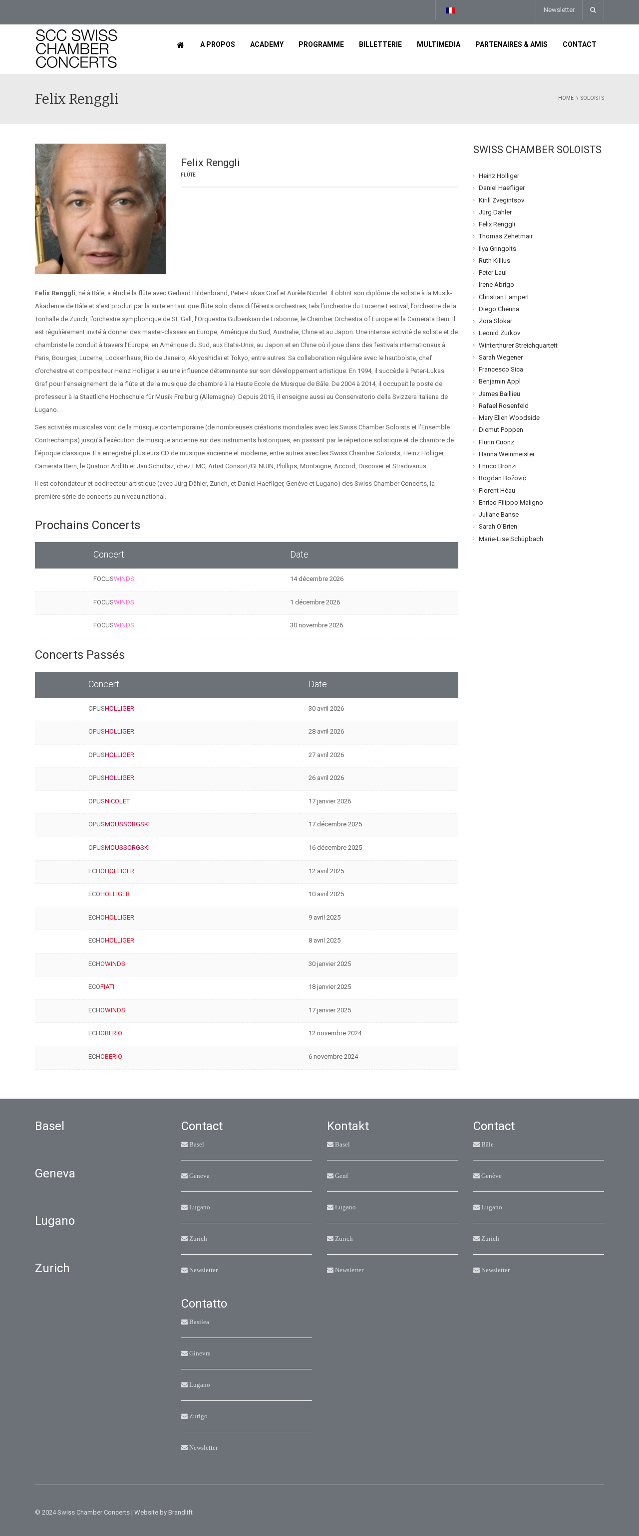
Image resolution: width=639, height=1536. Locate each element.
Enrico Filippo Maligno (511, 502)
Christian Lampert (504, 296)
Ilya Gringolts (497, 248)
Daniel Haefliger (502, 188)
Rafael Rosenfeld (504, 405)
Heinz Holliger (499, 176)
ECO (109, 894)
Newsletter (559, 9)
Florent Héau (497, 490)
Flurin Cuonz (496, 441)
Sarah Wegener (501, 357)
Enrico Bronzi (498, 466)
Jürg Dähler (495, 212)
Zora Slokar (495, 321)
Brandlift (180, 1512)
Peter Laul (493, 272)
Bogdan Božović (502, 478)
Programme (321, 44)
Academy (267, 44)
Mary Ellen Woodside (509, 417)
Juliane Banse (499, 514)
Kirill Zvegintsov (501, 199)
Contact (580, 44)
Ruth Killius (494, 260)
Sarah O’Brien (498, 526)
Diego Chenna (499, 309)
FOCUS (113, 578)
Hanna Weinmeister (507, 454)
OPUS (111, 708)
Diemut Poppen (501, 429)
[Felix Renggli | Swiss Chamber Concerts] (76, 48)
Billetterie (380, 44)
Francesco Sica (501, 369)
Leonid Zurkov (499, 333)
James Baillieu (499, 393)
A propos (217, 44)
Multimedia (438, 44)
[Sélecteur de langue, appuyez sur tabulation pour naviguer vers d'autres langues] (450, 10)
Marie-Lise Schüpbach (511, 538)
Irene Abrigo (496, 284)
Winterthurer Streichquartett (518, 345)
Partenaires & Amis (511, 44)
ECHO (111, 871)
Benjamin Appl (500, 381)
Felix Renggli (497, 224)
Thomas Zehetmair (506, 236)
